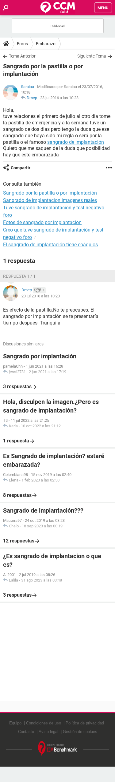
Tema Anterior (22, 56)
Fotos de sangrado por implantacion (42, 222)
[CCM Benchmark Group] (57, 748)
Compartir (20, 167)
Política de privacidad (85, 723)
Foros (22, 43)
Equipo (15, 723)
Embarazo (46, 43)
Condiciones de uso (43, 723)
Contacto (26, 731)
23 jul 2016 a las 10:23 (59, 97)
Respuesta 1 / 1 (19, 276)
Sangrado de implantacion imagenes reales (50, 200)
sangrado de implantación (75, 142)
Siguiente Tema (91, 56)
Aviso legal (48, 731)
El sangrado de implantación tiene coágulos (50, 245)
